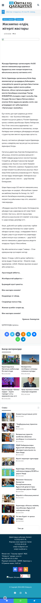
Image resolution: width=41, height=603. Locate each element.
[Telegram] (23, 339)
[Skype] (28, 334)
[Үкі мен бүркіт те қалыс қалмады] (8, 519)
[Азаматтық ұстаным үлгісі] (8, 417)
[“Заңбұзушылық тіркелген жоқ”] (8, 427)
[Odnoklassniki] (23, 334)
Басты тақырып (9, 19)
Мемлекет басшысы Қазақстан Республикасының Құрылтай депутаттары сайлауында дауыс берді (26, 484)
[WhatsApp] (17, 339)
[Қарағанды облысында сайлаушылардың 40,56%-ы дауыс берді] (8, 472)
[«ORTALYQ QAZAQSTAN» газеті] (20, 5)
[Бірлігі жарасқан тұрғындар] (8, 461)
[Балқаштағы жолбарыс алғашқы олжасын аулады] (30, 360)
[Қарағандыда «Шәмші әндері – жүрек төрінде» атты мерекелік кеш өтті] (11, 382)
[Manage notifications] (5, 598)
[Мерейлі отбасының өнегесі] (8, 498)
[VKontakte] (17, 334)
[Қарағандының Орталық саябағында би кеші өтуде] (11, 360)
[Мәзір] (3, 5)
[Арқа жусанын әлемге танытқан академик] (30, 382)
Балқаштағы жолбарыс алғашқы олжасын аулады (29, 369)
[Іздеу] (38, 5)
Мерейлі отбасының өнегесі (27, 495)
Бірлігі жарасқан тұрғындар (27, 458)
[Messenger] (34, 334)
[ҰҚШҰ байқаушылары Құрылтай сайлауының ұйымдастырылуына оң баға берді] (8, 448)
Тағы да (20, 528)
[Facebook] (7, 334)
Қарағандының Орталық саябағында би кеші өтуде (10, 369)
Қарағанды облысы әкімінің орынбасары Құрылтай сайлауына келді (27, 508)
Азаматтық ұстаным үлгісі (26, 414)
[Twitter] (12, 334)
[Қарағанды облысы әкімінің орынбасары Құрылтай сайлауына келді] (8, 508)
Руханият (19, 19)
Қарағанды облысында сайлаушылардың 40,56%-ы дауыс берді (27, 471)
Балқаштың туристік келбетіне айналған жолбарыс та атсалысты (26, 436)
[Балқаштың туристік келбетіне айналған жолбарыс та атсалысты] (8, 437)
